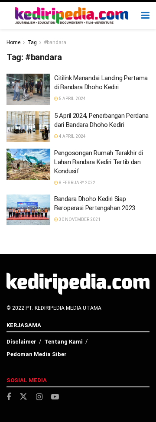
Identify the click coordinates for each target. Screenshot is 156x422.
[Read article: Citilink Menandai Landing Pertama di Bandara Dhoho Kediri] (28, 89)
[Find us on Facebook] (8, 397)
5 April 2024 (72, 98)
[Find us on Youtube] (55, 397)
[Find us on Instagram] (39, 397)
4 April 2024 (72, 136)
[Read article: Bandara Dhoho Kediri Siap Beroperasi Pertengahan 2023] (28, 210)
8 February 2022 (76, 182)
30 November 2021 (79, 219)
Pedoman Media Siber (36, 354)
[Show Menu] (145, 15)
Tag (32, 42)
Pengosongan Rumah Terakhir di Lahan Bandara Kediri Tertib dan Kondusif (98, 162)
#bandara (55, 42)
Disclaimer (21, 341)
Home (13, 42)
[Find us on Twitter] (23, 397)
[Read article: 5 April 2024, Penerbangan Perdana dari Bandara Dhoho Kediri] (28, 127)
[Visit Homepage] (72, 15)
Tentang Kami (63, 341)
